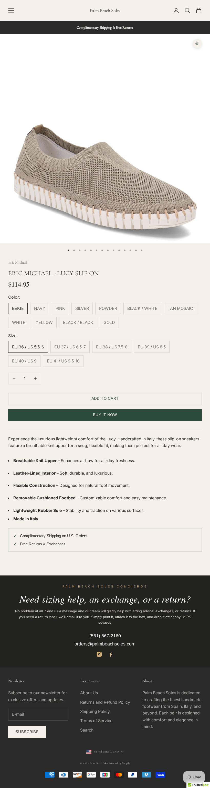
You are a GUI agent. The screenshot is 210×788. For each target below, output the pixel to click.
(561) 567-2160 (105, 635)
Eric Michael (17, 262)
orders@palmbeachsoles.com (105, 643)
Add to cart (105, 398)
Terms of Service (96, 720)
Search (86, 730)
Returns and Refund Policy (105, 702)
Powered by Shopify (119, 763)
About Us (89, 692)
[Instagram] (99, 654)
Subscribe (27, 731)
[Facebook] (111, 654)
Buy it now (105, 414)
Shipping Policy (95, 711)
